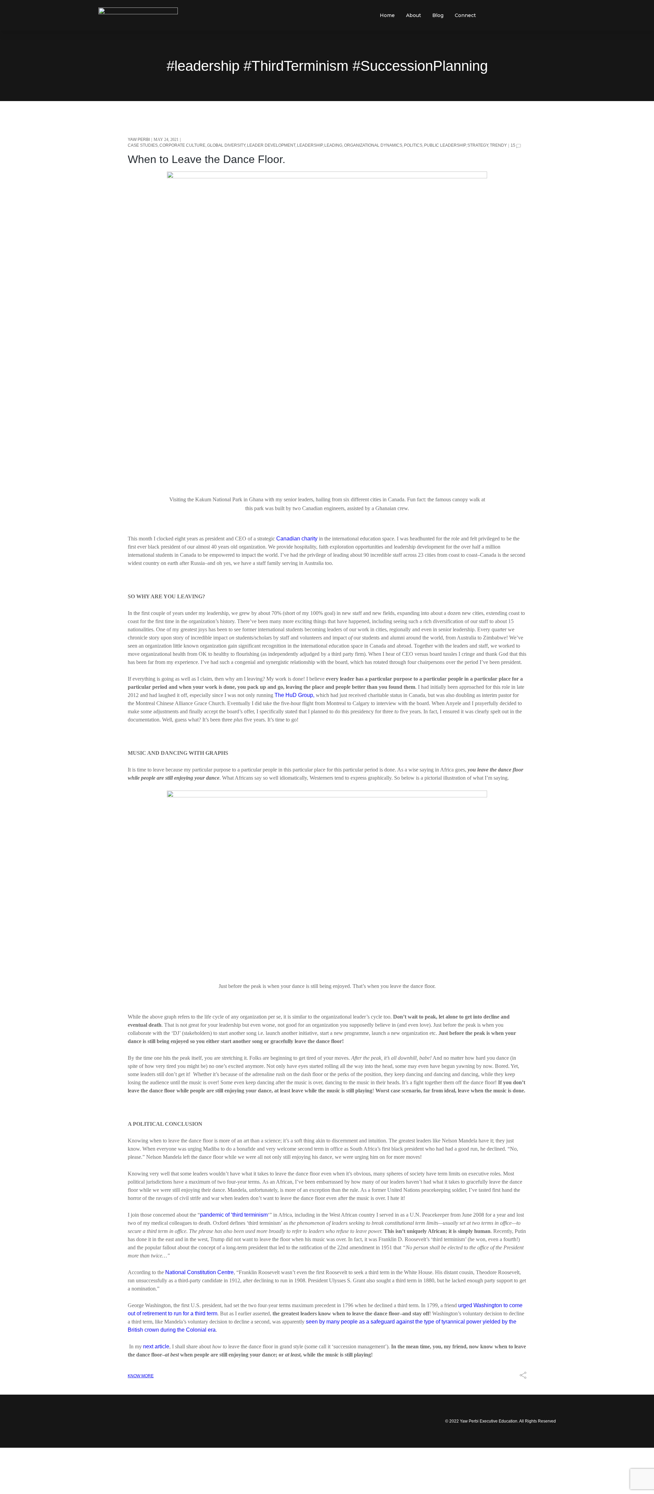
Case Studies (143, 145)
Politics (413, 145)
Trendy (498, 145)
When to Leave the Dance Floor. (206, 159)
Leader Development (271, 145)
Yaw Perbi (139, 139)
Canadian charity (296, 538)
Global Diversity (226, 145)
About (413, 15)
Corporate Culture (182, 145)
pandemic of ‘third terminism (234, 1215)
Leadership (310, 145)
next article (156, 1346)
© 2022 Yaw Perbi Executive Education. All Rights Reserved (500, 1421)
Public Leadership (445, 145)
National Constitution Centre (199, 1272)
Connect (465, 15)
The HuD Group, (294, 695)
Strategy (477, 145)
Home (387, 15)
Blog (437, 15)
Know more (141, 1376)
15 (513, 145)
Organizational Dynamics (373, 145)
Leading (333, 145)
